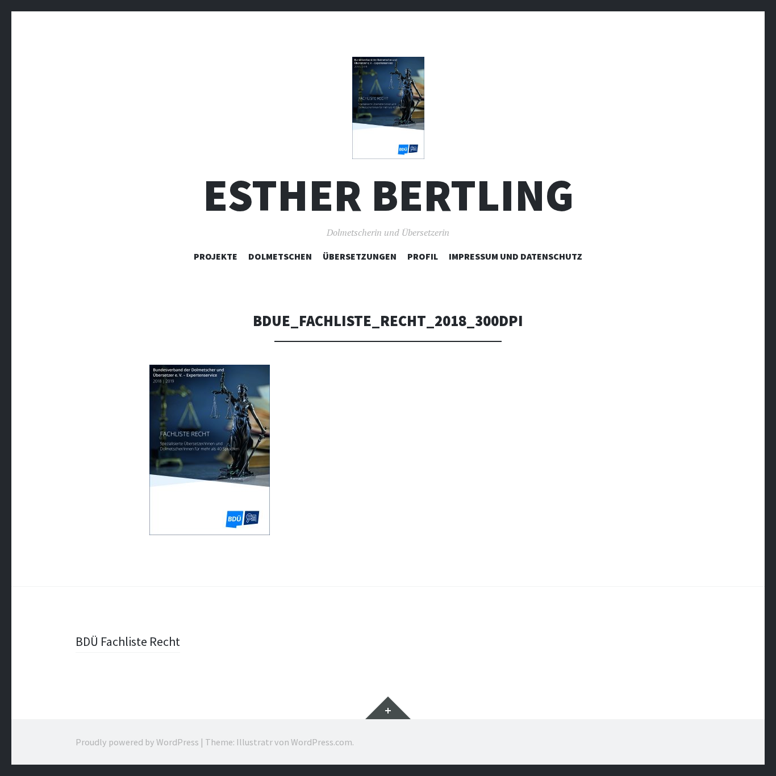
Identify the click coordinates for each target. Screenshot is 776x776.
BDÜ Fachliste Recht (128, 641)
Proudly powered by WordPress (137, 742)
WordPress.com (321, 742)
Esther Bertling (388, 195)
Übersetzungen (360, 256)
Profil (422, 256)
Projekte (215, 256)
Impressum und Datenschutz (515, 256)
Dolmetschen (280, 256)
